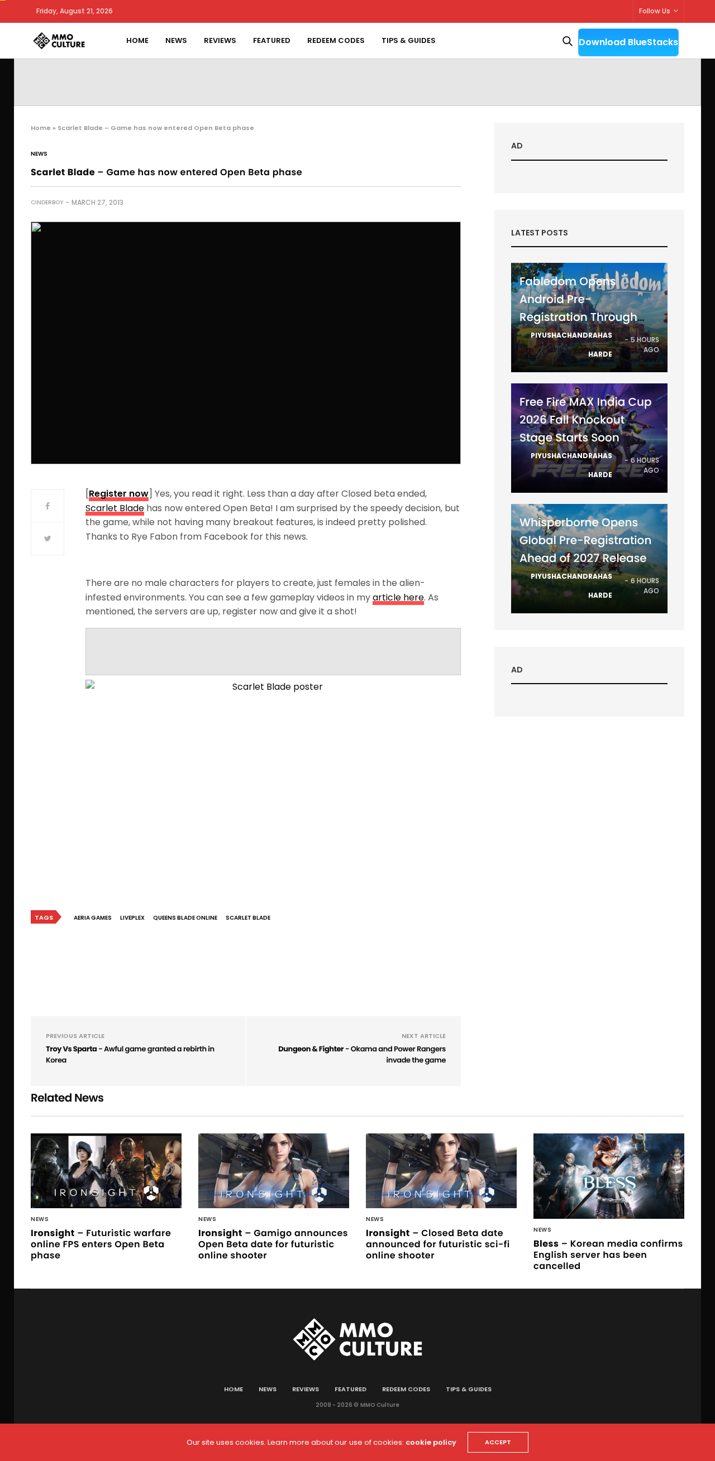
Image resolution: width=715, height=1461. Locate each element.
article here (398, 597)
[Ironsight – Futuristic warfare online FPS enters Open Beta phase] (106, 1170)
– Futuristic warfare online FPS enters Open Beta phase (101, 1244)
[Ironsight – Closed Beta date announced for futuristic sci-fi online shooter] (441, 1170)
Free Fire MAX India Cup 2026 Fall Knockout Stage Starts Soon (585, 419)
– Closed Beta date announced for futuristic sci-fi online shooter (438, 1244)
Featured (271, 40)
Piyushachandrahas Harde (571, 344)
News (176, 40)
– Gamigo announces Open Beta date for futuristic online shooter (273, 1244)
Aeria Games (93, 918)
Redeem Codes (336, 40)
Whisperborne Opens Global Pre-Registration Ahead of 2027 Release (585, 540)
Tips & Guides (409, 40)
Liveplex (132, 918)
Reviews (220, 40)
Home (137, 40)
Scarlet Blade (114, 508)
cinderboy (47, 202)
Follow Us (654, 11)
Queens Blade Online (185, 918)
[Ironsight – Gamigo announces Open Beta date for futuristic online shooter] (273, 1170)
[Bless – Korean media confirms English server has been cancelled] (608, 1175)
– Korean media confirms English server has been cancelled (608, 1254)
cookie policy (431, 1442)
